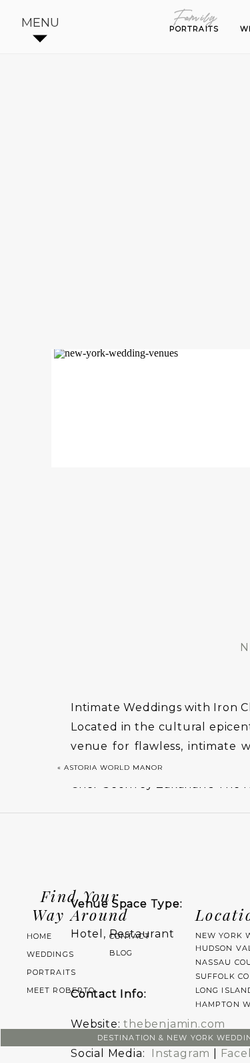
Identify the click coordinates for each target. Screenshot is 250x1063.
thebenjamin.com (174, 1024)
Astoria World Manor (113, 767)
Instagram (180, 1053)
